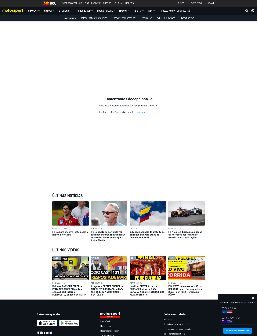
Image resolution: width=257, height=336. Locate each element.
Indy (150, 10)
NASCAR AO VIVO (187, 18)
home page (140, 112)
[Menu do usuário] (253, 11)
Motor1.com (105, 326)
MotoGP (48, 10)
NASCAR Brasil (105, 10)
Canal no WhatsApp (166, 18)
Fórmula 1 (32, 10)
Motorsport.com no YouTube (94, 18)
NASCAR (123, 10)
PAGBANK (96, 3)
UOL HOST (84, 3)
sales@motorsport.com (174, 333)
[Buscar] (247, 11)
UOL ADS (129, 3)
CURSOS (107, 3)
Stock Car (64, 10)
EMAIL (211, 3)
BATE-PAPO (196, 3)
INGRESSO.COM (69, 3)
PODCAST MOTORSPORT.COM (124, 18)
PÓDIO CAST (147, 18)
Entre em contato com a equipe (178, 329)
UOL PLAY (118, 3)
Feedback (168, 319)
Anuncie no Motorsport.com (176, 324)
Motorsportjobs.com (109, 330)
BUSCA (181, 3)
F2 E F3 (137, 10)
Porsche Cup (84, 10)
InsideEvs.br (105, 321)
